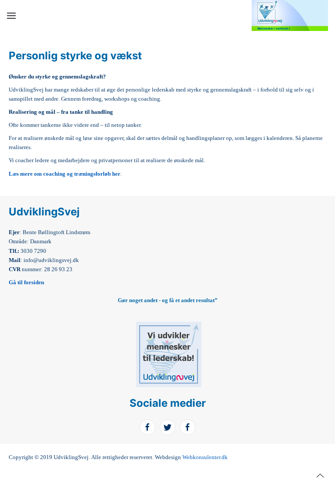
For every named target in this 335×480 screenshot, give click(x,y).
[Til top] (320, 475)
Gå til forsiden (26, 282)
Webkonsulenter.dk (205, 457)
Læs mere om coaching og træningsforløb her (64, 173)
